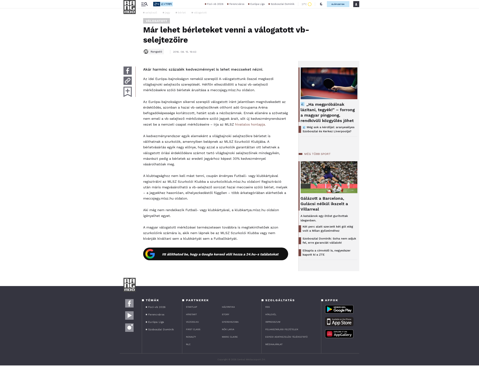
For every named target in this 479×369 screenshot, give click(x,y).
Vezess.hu (192, 322)
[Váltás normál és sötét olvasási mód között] (321, 4)
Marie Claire (230, 337)
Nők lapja (228, 329)
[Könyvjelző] (127, 92)
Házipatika (228, 307)
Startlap (191, 307)
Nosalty (191, 337)
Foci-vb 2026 (215, 4)
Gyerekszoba (230, 322)
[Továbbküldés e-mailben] (127, 81)
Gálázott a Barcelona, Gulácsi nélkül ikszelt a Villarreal (324, 203)
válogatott (200, 12)
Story (225, 314)
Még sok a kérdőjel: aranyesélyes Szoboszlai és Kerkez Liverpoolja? (328, 129)
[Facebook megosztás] (127, 71)
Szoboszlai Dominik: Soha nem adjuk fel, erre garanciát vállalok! (329, 240)
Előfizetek (338, 4)
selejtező (151, 12)
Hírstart (191, 314)
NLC (188, 344)
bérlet (182, 12)
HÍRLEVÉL (270, 314)
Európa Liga (257, 4)
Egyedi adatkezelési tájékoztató (286, 337)
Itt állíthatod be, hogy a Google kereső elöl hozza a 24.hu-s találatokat (220, 254)
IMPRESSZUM (272, 322)
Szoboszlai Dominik (282, 4)
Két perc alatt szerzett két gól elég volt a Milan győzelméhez (328, 228)
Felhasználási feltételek (281, 329)
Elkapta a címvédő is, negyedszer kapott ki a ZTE (327, 252)
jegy (167, 12)
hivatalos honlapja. (250, 124)
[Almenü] (144, 4)
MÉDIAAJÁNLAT (274, 344)
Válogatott (156, 21)
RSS (267, 307)
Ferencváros (236, 4)
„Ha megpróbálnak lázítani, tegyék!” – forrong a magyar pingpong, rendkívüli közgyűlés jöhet (327, 112)
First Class (193, 329)
